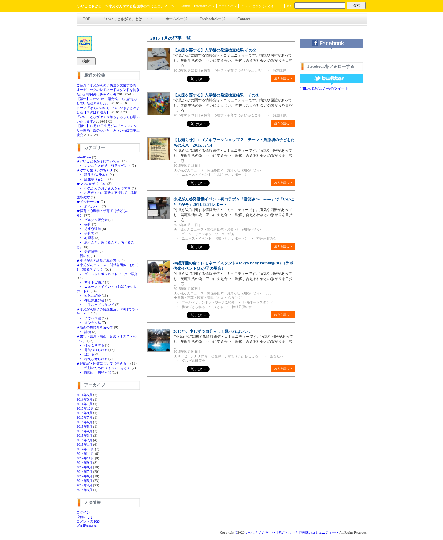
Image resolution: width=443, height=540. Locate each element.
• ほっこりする (90, 345)
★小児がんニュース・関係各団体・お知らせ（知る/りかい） (219, 170)
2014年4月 (84, 485)
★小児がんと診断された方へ (98, 260)
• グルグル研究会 (92, 220)
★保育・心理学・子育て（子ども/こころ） (232, 70)
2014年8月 (84, 467)
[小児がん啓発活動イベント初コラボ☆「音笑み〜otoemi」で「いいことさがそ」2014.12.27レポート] (158, 218)
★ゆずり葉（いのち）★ (95, 170)
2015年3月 (84, 435)
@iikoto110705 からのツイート (324, 88)
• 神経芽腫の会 (90, 300)
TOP (289, 6)
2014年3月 (84, 490)
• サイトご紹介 (90, 282)
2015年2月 (84, 440)
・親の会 (83, 256)
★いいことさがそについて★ (98, 161)
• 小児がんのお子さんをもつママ (104, 188)
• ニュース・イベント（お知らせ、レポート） (211, 174)
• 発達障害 (87, 251)
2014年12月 (85, 449)
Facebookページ (204, 6)
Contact (185, 6)
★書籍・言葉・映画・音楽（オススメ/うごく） (209, 297)
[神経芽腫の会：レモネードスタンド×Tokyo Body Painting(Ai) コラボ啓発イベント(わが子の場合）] (158, 282)
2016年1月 (84, 404)
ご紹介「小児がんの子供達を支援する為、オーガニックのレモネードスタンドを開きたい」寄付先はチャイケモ (108, 89)
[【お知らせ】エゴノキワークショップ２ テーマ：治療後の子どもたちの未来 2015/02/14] (158, 159)
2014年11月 (85, 453)
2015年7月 (84, 417)
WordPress (84, 157)
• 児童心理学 (89, 229)
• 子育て (85, 233)
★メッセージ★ (88, 201)
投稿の (85, 517)
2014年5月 (84, 481)
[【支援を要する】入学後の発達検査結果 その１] (158, 114)
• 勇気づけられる (92, 350)
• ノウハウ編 (89, 318)
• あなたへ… (89, 206)
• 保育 (84, 224)
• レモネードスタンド (95, 304)
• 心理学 (85, 238)
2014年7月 (84, 471)
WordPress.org (87, 525)
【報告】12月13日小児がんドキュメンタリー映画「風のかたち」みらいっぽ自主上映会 (108, 130)
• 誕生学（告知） (92, 179)
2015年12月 (85, 408)
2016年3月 (84, 399)
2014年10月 (85, 458)
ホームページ (227, 6)
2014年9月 (84, 462)
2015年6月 (84, 422)
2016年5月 (84, 395)
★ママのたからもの (91, 183)
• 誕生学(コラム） (93, 174)
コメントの (88, 521)
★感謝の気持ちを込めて (95, 327)
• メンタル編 (89, 322)
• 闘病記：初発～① (94, 372)
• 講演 (84, 332)
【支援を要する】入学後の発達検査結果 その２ (214, 50)
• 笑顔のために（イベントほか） (104, 368)
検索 (356, 5)
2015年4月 (84, 431)
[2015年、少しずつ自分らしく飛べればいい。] (158, 350)
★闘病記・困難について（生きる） (103, 363)
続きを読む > (283, 78)
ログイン (83, 512)
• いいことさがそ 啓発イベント (104, 165)
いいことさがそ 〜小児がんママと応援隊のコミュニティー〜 (125, 6)
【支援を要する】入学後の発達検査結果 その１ (216, 95)
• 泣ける (85, 354)
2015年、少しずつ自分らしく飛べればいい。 (212, 331)
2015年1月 (84, 444)
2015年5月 (84, 426)
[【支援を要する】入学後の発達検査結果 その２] (158, 69)
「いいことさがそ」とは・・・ (261, 6)
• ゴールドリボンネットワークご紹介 (107, 274)
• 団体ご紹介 (89, 295)
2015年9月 (84, 413)
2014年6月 (84, 476)
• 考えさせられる (92, 359)
